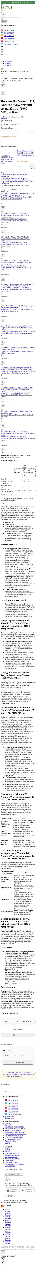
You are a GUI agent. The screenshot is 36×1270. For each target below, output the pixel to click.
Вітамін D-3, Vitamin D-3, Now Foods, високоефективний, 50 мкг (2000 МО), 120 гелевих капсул (15, 220)
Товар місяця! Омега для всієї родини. (14, 178)
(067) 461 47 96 (9, 44)
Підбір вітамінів (10, 1141)
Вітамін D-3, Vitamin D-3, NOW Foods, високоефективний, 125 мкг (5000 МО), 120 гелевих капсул (16, 267)
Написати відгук (19, 1062)
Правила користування (12, 1139)
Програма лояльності (12, 1155)
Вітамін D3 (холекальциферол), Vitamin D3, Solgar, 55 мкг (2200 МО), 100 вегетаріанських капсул (18, 332)
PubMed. (15, 983)
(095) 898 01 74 (9, 30)
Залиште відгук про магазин (14, 1164)
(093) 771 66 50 (9, 36)
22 (1, 271)
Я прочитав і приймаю (8, 1256)
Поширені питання (11, 1162)
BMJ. (13, 969)
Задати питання (18, 1035)
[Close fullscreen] (3, 92)
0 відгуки (4, 119)
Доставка (8, 1151)
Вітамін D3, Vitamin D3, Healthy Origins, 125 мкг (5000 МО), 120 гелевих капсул (17, 198)
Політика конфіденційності (14, 1137)
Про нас (7, 1123)
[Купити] (32, 166)
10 (1, 335)
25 (1, 248)
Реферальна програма (12, 1158)
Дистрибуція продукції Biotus (15, 1128)
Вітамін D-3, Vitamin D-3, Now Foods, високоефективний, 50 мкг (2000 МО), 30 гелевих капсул (18, 438)
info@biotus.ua (9, 1116)
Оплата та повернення (12, 1153)
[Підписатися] (7, 1177)
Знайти (4, 21)
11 (1, 293)
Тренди (7, 1143)
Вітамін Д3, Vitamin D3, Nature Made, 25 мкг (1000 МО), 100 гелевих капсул (25, 153)
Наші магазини (10, 1166)
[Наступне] (3, 86)
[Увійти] (2, 47)
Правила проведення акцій (14, 1135)
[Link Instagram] (9, 1197)
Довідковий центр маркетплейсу (16, 1134)
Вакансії (7, 1125)
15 (1, 200)
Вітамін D (8, 65)
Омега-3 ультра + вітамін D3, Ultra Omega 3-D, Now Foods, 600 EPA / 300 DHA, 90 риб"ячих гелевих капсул (16, 289)
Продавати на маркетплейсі (14, 1132)
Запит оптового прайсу (13, 1130)
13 (1, 313)
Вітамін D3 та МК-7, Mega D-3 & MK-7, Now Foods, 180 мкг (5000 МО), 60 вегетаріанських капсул (16, 394)
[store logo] (6, 8)
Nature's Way (7, 117)
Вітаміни (8, 63)
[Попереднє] (3, 83)
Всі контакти (9, 1118)
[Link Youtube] (11, 1197)
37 (1, 224)
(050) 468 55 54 (9, 41)
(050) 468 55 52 (9, 38)
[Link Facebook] (6, 1197)
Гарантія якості (10, 1160)
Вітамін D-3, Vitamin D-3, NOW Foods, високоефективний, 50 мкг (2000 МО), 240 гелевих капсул (15, 244)
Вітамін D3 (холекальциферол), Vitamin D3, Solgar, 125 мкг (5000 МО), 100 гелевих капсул (18, 372)
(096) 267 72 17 (9, 33)
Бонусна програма (11, 1157)
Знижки (7, 1150)
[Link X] (14, 1197)
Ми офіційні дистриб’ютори (14, 1127)
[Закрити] (3, 1252)
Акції (6, 1148)
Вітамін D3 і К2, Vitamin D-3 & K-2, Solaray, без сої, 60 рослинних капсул (17, 310)
